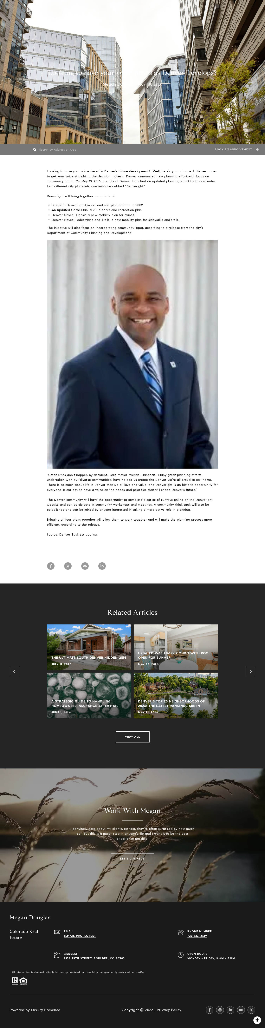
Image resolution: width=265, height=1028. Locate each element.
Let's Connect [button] (132, 858)
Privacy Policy (169, 1010)
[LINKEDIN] (230, 1010)
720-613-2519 (197, 936)
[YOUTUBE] (241, 1010)
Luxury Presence (45, 1010)
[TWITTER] (251, 1010)
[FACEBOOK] (209, 1010)
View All (132, 736)
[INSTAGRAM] (220, 1010)
